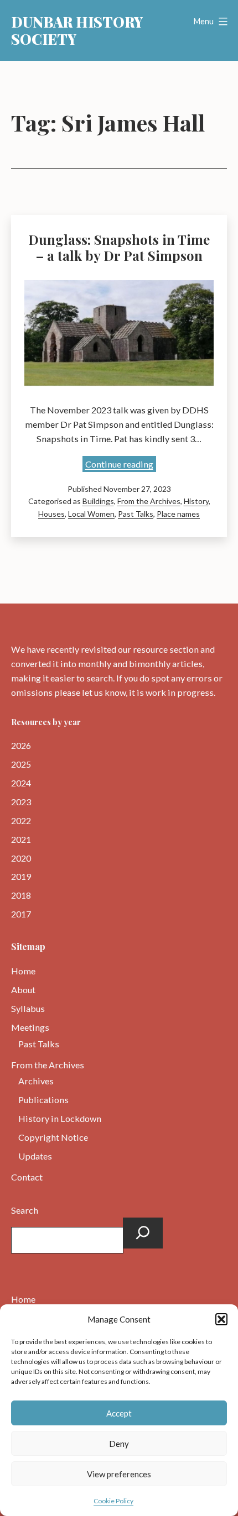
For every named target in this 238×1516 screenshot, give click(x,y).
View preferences (119, 1474)
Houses (51, 513)
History (196, 501)
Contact (27, 1177)
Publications (43, 1099)
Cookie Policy (113, 1501)
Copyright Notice (53, 1137)
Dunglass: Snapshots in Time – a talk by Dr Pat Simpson (119, 247)
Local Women (91, 513)
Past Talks (135, 513)
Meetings (30, 1027)
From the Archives (148, 501)
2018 (21, 895)
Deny (119, 1444)
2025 (21, 764)
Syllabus (28, 1008)
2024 (21, 783)
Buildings (98, 501)
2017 (21, 914)
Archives (36, 1081)
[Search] (143, 1233)
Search (24, 1210)
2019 (21, 876)
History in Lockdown (59, 1118)
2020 (21, 858)
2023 (21, 801)
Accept (119, 1413)
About (23, 989)
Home (23, 971)
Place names (178, 513)
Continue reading (120, 465)
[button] (221, 1319)
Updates (35, 1156)
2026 (21, 745)
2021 (21, 839)
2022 (21, 820)
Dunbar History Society (77, 30)
